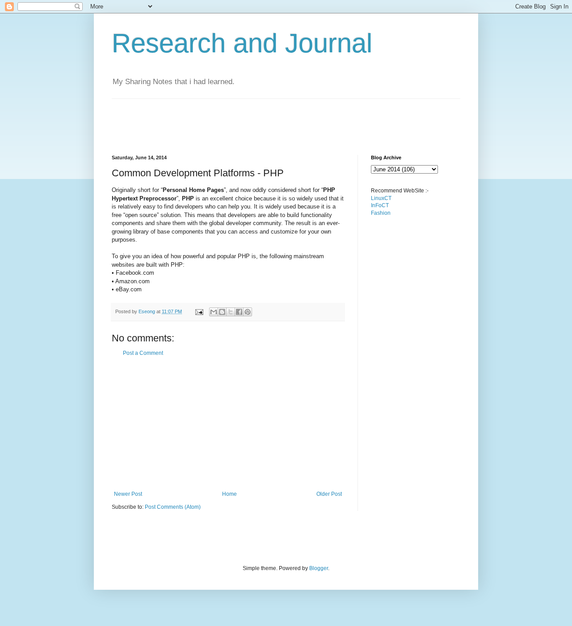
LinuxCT (381, 198)
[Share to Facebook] (239, 311)
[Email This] (213, 311)
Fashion (381, 213)
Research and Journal (242, 43)
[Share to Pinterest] (247, 311)
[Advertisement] (274, 119)
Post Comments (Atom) (173, 507)
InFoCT (380, 205)
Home (229, 494)
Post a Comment (143, 353)
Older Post (329, 494)
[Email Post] (199, 311)
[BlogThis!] (222, 311)
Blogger (318, 568)
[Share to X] (230, 311)
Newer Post (128, 494)
